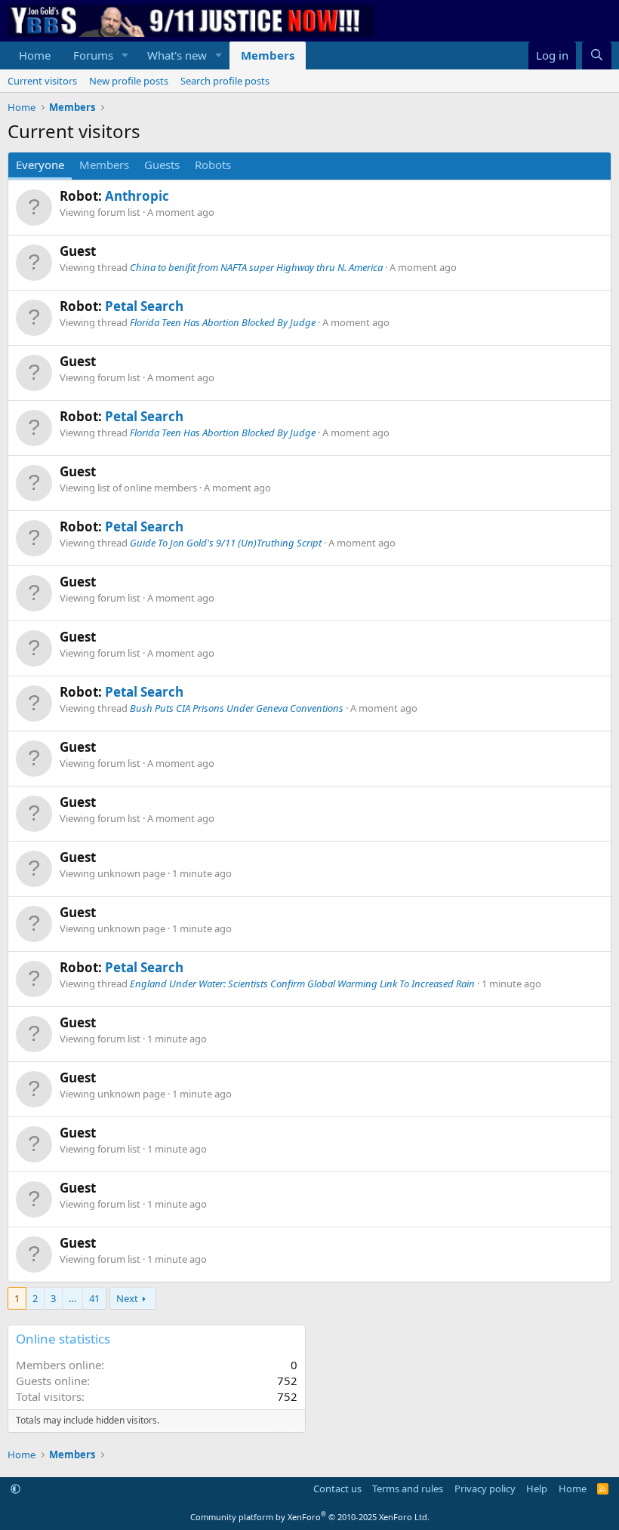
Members (267, 55)
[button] (125, 55)
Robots (213, 164)
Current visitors (42, 81)
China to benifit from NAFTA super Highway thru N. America (256, 267)
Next (127, 1298)
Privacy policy (485, 1488)
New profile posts (128, 81)
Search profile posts (224, 81)
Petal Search (144, 306)
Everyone (40, 164)
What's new (177, 55)
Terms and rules (407, 1488)
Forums (93, 55)
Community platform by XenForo (310, 1516)
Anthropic (137, 196)
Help (536, 1488)
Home (35, 55)
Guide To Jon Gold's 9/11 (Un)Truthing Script (226, 543)
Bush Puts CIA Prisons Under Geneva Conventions (236, 708)
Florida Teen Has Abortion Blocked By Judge (223, 322)
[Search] (596, 55)
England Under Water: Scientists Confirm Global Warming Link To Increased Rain (302, 983)
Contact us (337, 1488)
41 (94, 1298)
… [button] (72, 1298)
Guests (162, 164)
